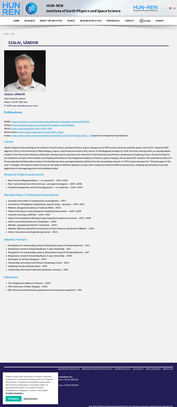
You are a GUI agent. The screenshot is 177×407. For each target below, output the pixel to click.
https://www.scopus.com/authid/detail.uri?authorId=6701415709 (43, 135)
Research (29, 21)
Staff (12, 33)
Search (159, 21)
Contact (129, 21)
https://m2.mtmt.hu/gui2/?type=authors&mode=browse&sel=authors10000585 (50, 122)
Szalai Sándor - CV (83, 135)
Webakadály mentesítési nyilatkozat (97, 369)
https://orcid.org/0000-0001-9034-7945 (31, 128)
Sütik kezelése (30, 398)
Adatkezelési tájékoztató (69, 369)
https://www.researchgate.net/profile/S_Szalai (40, 132)
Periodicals (113, 21)
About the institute (51, 21)
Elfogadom (13, 398)
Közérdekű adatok (122, 369)
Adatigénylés (138, 369)
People (71, 21)
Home (16, 21)
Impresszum (168, 369)
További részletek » (15, 393)
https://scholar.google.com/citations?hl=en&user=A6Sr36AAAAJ (43, 125)
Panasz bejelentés (153, 369)
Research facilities (91, 21)
